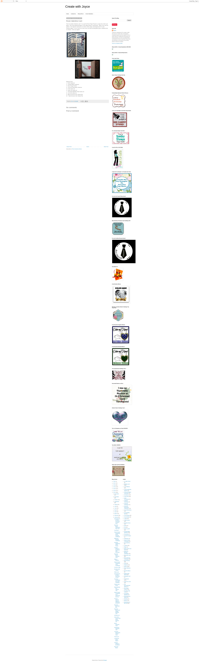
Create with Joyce (77, 6)
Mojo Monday (127, 560)
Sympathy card (127, 576)
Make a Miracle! (116, 560)
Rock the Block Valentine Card (116, 555)
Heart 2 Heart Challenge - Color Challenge (117, 564)
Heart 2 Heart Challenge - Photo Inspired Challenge (117, 534)
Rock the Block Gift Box (116, 606)
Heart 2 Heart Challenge (127, 541)
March (115, 513)
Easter (125, 525)
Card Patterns (127, 486)
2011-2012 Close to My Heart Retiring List (117, 619)
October (116, 499)
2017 (114, 483)
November (116, 496)
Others (125, 566)
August (116, 504)
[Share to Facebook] (86, 101)
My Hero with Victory (117, 570)
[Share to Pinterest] (87, 101)
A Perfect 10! (117, 615)
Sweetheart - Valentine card (117, 628)
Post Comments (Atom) (77, 149)
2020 (114, 481)
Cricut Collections (89, 13)
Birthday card (127, 484)
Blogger (105, 660)
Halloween (126, 538)
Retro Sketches (127, 568)
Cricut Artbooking (127, 510)
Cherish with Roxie (117, 585)
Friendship (126, 534)
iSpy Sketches (127, 542)
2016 (114, 485)
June (115, 508)
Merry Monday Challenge (127, 558)
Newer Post (69, 146)
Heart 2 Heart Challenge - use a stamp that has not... (117, 594)
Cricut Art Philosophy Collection (126, 507)
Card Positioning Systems (127, 490)
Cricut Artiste (126, 515)
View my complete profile (117, 43)
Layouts (125, 545)
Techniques (126, 578)
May (115, 510)
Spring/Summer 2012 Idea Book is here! (117, 575)
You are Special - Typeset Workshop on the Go (117, 601)
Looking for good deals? (116, 639)
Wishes (125, 600)
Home (67, 13)
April (115, 511)
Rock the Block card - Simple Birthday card (117, 611)
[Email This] (81, 101)
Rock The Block (116, 647)
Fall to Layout (127, 528)
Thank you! (116, 636)
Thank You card (127, 581)
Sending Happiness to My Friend (117, 544)
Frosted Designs (127, 535)
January (116, 517)
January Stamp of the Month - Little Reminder (117, 550)
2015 (114, 486)
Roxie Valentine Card (116, 624)
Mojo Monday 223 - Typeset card (117, 589)
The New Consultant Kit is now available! (117, 581)
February (116, 515)
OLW (125, 563)
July (115, 506)
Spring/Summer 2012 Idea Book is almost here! (117, 521)
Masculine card (127, 555)
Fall (125, 527)
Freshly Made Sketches (127, 532)
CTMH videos (127, 520)
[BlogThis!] (83, 101)
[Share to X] (84, 101)
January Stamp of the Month (117, 643)
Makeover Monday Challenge (117, 539)
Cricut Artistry (127, 517)
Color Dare (126, 496)
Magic (125, 547)
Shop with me (80, 13)
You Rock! (116, 530)
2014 (114, 488)
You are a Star (117, 567)
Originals (126, 564)
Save (115, 24)
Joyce (114, 30)
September (116, 501)
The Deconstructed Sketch (127, 585)
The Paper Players (126, 589)
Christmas (126, 494)
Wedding (126, 599)
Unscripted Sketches (126, 594)
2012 (114, 492)
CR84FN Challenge (126, 501)
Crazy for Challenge (126, 504)
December (116, 493)
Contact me (73, 13)
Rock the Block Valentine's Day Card (117, 527)
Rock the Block (127, 570)
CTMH (125, 518)
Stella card (116, 572)
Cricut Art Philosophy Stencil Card (117, 633)
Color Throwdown (126, 499)
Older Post (106, 146)
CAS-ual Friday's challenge (127, 493)
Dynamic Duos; (127, 522)
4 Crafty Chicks (127, 481)
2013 (114, 490)
